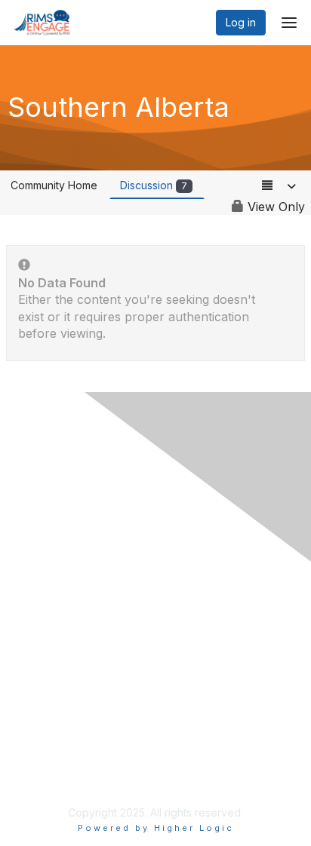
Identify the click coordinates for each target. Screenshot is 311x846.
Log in (241, 22)
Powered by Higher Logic (156, 828)
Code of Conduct (60, 668)
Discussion (153, 185)
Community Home (54, 185)
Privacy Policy (52, 639)
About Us (40, 760)
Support (37, 653)
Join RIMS (41, 624)
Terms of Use (51, 774)
